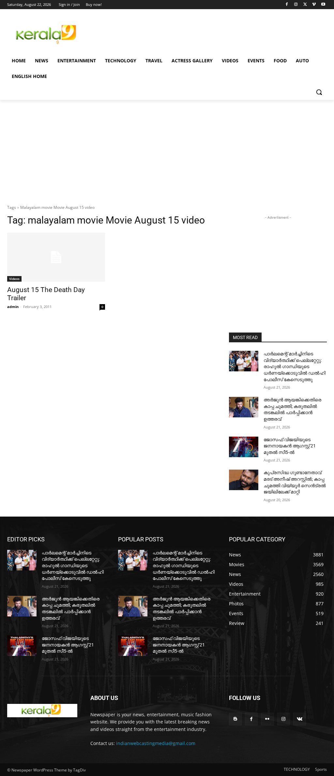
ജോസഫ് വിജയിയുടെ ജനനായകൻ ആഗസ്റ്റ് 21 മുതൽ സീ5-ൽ (290, 446)
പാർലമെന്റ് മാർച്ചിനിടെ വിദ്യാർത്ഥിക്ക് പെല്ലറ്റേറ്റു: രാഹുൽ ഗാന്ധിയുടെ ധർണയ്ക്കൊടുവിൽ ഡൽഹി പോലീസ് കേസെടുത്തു (295, 366)
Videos (14, 278)
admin (13, 306)
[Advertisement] (160, 33)
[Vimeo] (314, 4)
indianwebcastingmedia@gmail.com (155, 743)
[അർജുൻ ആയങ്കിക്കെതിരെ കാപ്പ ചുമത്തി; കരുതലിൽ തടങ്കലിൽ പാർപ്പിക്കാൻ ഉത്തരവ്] (243, 407)
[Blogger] (235, 719)
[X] (305, 4)
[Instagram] (296, 4)
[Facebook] (287, 4)
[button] (319, 92)
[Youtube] (323, 4)
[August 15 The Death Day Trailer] (56, 257)
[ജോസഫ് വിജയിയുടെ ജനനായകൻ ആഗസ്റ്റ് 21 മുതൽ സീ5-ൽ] (243, 447)
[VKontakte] (299, 719)
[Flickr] (267, 719)
